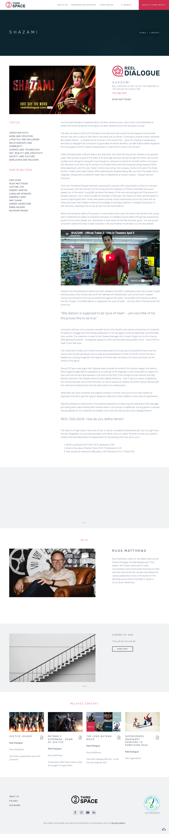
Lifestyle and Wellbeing (24, 139)
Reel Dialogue (16, 743)
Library (154, 33)
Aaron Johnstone (20, 204)
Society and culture (22, 156)
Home (143, 33)
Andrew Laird (17, 197)
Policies (13, 801)
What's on (63, 5)
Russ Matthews (18, 183)
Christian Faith (18, 133)
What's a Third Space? (153, 5)
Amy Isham (15, 200)
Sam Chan (15, 180)
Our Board (14, 805)
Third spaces (106, 5)
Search (127, 5)
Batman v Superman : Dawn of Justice (60, 739)
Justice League (20, 736)
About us (14, 796)
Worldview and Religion (24, 160)
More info (122, 649)
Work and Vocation (21, 136)
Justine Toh (16, 187)
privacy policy (118, 823)
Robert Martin (18, 190)
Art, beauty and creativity (26, 153)
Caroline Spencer (20, 194)
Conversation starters (83, 5)
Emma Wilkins (17, 207)
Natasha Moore (18, 210)
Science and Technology (24, 149)
